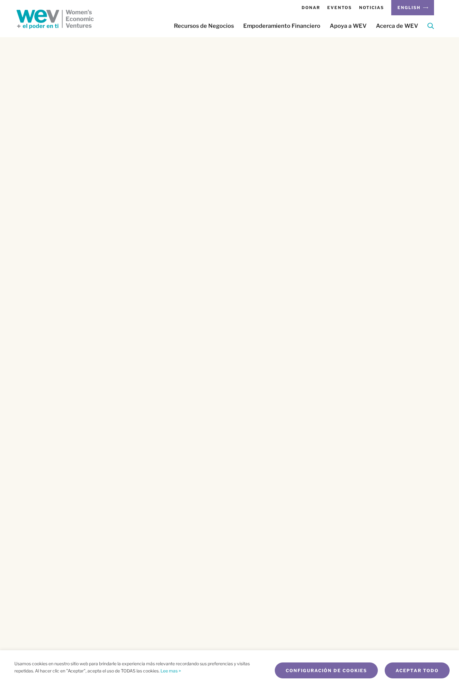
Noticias (371, 7)
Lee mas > (170, 670)
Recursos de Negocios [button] (204, 26)
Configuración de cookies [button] (326, 670)
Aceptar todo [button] (417, 670)
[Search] (430, 27)
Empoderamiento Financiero (281, 26)
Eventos (339, 7)
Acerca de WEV (397, 26)
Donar (311, 7)
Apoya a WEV (348, 26)
